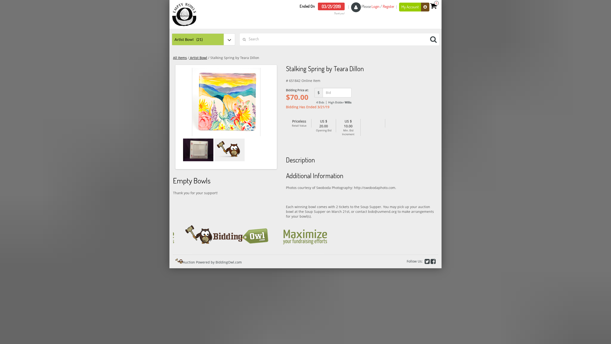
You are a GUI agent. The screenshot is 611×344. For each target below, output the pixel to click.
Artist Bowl (198, 57)
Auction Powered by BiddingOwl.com (212, 262)
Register (388, 6)
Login (375, 6)
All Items (180, 57)
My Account (410, 6)
